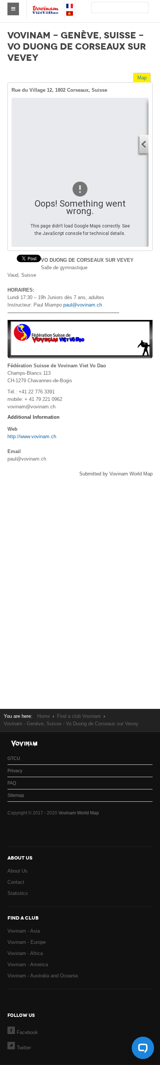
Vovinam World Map (78, 813)
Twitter (24, 1047)
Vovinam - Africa (25, 953)
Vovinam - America (27, 964)
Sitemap (15, 795)
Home (43, 716)
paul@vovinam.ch (82, 305)
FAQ (11, 783)
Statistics (17, 893)
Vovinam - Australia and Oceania (42, 975)
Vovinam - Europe (26, 942)
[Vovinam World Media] (45, 6)
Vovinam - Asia (23, 931)
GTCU (13, 758)
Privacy (14, 770)
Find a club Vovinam (79, 716)
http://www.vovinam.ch (31, 436)
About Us (17, 871)
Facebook (27, 1032)
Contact (15, 882)
